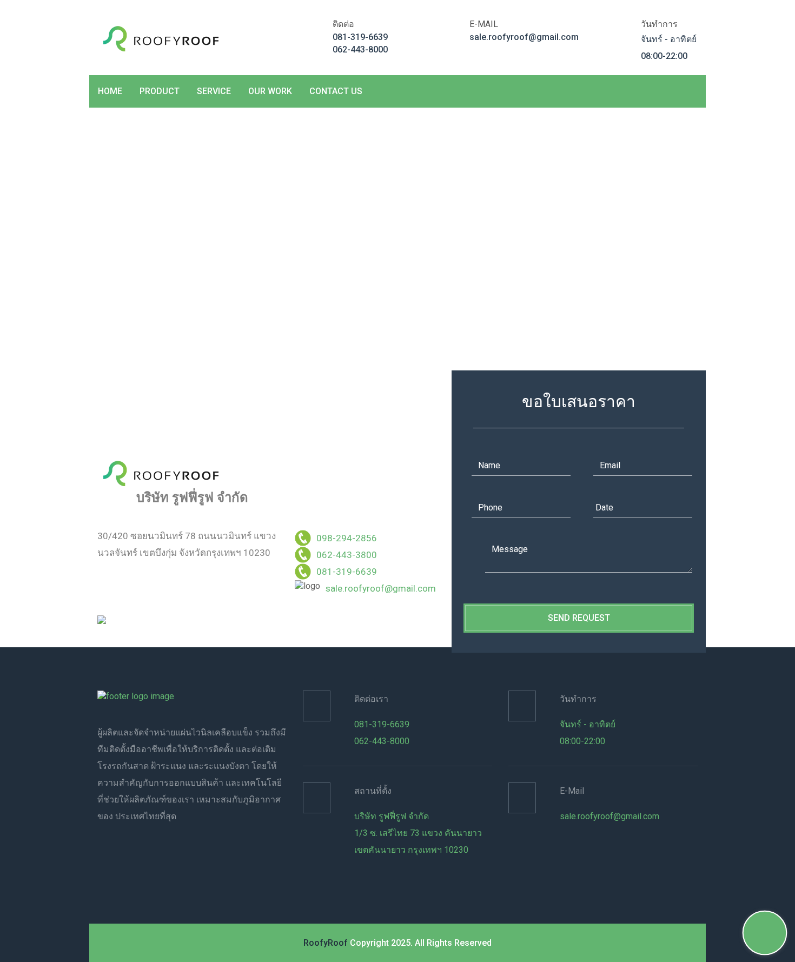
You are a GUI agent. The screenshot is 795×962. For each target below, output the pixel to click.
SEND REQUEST (579, 618)
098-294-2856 (346, 538)
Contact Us (335, 91)
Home (110, 91)
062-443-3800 (346, 554)
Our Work (270, 91)
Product (160, 91)
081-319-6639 (360, 37)
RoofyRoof (325, 943)
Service (214, 91)
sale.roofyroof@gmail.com (524, 37)
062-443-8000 (360, 49)
